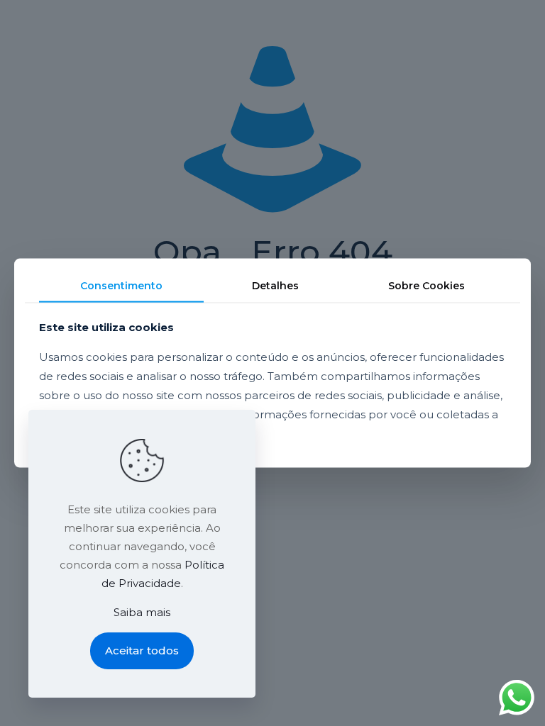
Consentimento (121, 285)
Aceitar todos (142, 650)
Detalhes (275, 285)
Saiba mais (142, 612)
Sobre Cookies (426, 285)
